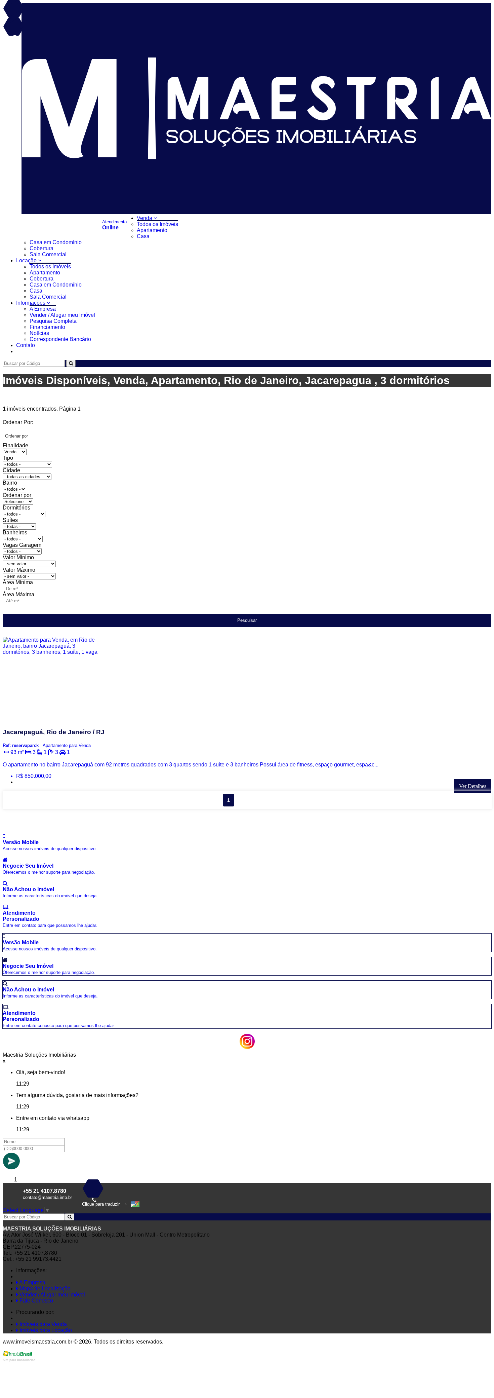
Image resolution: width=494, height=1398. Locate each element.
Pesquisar (247, 620)
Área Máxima (18, 594)
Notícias (39, 333)
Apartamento (152, 230)
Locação (27, 260)
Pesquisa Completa (53, 321)
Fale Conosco (35, 1300)
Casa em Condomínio (56, 242)
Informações (31, 303)
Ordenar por (17, 495)
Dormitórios (16, 508)
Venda (145, 218)
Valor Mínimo (18, 557)
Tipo (8, 458)
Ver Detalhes (472, 786)
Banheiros (15, 532)
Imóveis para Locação (45, 1330)
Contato (25, 345)
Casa (143, 236)
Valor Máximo (19, 570)
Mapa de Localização (44, 1288)
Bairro (10, 483)
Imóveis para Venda (42, 1324)
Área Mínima (18, 582)
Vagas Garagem (22, 545)
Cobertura (41, 248)
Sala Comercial (48, 254)
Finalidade (15, 445)
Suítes (10, 520)
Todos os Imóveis (157, 224)
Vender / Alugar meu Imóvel (62, 315)
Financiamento (47, 327)
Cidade (11, 470)
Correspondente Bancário (60, 339)
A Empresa (43, 309)
